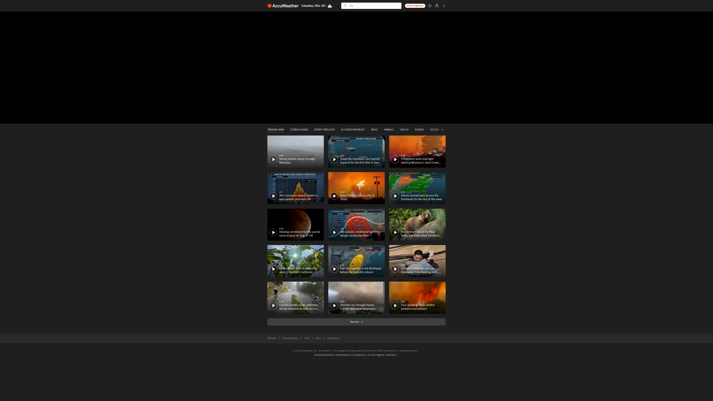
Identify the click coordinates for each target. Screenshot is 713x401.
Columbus (333, 338)
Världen (271, 338)
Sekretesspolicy (344, 354)
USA (307, 338)
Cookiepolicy (359, 354)
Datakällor (391, 354)
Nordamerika (290, 338)
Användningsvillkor (324, 354)
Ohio (318, 338)
